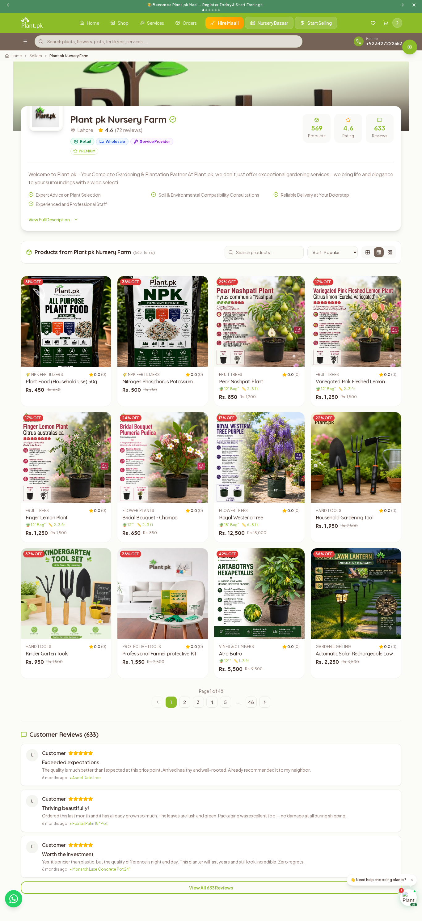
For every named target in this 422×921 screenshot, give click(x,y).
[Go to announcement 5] (216, 10)
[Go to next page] (264, 702)
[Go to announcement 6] (219, 10)
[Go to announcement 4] (212, 10)
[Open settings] (409, 47)
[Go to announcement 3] (209, 10)
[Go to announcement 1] (203, 10)
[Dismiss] (412, 880)
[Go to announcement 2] (206, 10)
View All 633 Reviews (211, 887)
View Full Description (49, 219)
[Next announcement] (403, 5)
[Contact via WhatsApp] (13, 898)
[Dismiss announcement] (414, 5)
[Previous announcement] (8, 5)
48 (251, 702)
